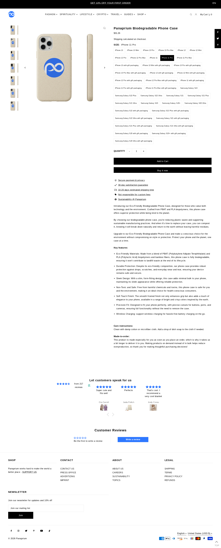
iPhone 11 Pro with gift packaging (128, 88)
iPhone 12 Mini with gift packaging (190, 73)
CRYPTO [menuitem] (101, 14)
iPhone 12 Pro (120, 58)
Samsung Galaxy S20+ (171, 103)
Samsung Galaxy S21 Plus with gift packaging (133, 126)
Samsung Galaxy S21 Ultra (126, 103)
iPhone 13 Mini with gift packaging (156, 65)
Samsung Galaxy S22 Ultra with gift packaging (133, 118)
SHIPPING (170, 469)
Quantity (119, 151)
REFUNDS (170, 480)
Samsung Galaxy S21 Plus (198, 96)
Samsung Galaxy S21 (175, 96)
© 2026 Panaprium (17, 538)
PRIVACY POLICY (174, 476)
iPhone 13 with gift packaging (126, 65)
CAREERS (117, 472)
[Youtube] (41, 531)
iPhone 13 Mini (133, 50)
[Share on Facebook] (218, 32)
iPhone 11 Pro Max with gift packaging (161, 88)
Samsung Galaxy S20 (149, 103)
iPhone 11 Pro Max (184, 58)
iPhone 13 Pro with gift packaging (187, 65)
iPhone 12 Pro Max (138, 58)
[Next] (104, 68)
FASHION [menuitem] (50, 14)
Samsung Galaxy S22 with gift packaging (131, 111)
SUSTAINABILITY (121, 476)
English (181, 533)
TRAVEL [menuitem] (115, 14)
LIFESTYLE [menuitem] (86, 14)
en (214, 3)
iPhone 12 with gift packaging (161, 73)
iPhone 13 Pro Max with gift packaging (130, 73)
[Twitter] (26, 531)
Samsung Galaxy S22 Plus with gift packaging (170, 111)
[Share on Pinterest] (218, 45)
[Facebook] (11, 531)
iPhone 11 (154, 58)
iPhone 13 (119, 50)
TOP (216, 544)
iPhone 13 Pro (148, 50)
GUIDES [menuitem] (128, 14)
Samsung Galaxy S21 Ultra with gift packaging (174, 126)
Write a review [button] (133, 439)
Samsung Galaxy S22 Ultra (151, 96)
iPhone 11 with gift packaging (192, 80)
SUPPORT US (29, 472)
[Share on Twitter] (218, 38)
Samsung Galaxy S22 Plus (125, 96)
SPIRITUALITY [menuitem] (67, 14)
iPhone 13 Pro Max (166, 50)
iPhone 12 (182, 50)
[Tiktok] (49, 531)
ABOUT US (117, 469)
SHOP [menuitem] (140, 14)
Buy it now (162, 170)
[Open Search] (191, 14)
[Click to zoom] (104, 28)
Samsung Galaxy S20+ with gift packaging (169, 133)
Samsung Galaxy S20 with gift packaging (131, 133)
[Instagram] (18, 531)
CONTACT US (67, 469)
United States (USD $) (199, 533)
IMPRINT (64, 480)
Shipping (118, 39)
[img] (63, 384)
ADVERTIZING (67, 476)
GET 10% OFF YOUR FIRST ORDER (110, 3)
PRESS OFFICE (68, 472)
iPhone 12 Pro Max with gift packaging (161, 80)
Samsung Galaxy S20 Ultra (195, 103)
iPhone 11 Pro (167, 58)
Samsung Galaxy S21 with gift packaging (172, 118)
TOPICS (116, 480)
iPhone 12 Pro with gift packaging (128, 80)
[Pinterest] (34, 531)
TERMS (168, 472)
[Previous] (25, 68)
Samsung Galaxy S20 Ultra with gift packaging (133, 141)
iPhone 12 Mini (196, 50)
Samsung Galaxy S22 (189, 88)
